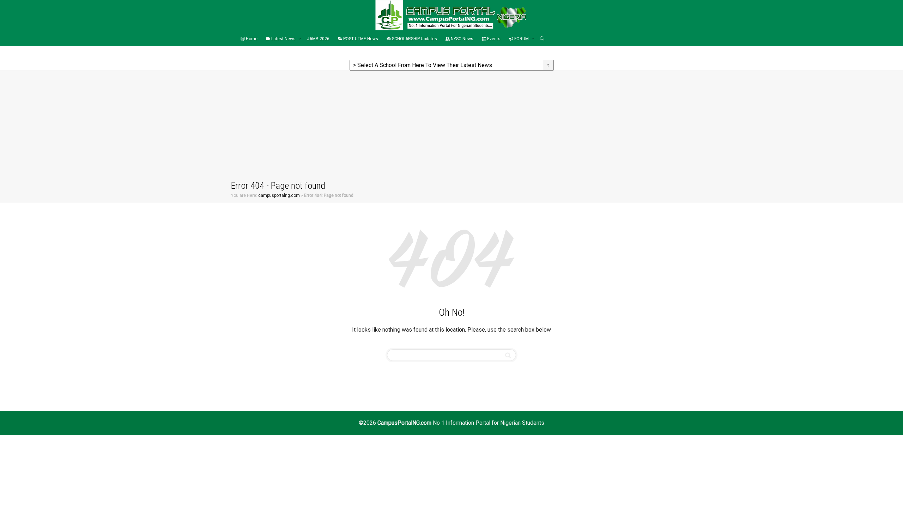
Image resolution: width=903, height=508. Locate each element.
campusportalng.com (279, 195)
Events (493, 38)
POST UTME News (360, 38)
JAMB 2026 (318, 38)
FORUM (521, 38)
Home (251, 38)
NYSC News (461, 38)
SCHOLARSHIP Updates (414, 38)
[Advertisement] (451, 126)
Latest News (283, 38)
